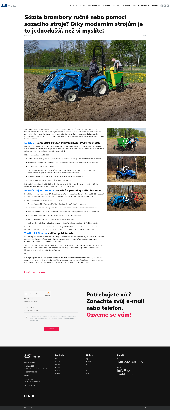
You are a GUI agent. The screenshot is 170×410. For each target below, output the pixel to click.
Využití (82, 5)
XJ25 (144, 35)
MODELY (73, 5)
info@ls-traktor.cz (125, 372)
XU (87, 367)
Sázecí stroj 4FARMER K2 (40, 190)
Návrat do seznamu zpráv (34, 272)
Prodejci (116, 5)
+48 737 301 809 (30, 385)
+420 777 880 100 (30, 372)
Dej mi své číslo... (29, 298)
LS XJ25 (29, 142)
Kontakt (126, 5)
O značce (106, 5)
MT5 (87, 370)
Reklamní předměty (141, 5)
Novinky (155, 5)
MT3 (87, 364)
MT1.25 (88, 362)
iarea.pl (143, 408)
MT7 (87, 373)
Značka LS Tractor (35, 233)
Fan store (58, 373)
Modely (57, 370)
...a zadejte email (29, 307)
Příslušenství (94, 5)
